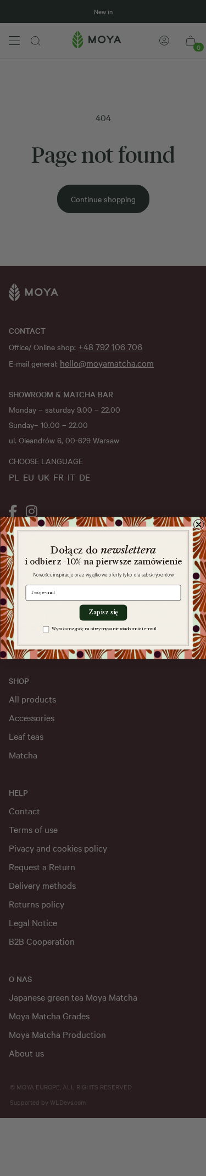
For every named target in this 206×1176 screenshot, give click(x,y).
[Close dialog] (198, 524)
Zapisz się (103, 612)
